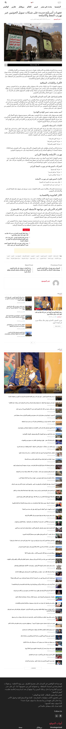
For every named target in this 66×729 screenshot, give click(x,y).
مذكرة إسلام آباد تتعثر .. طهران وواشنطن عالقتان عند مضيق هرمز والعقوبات (38, 440)
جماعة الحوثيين (43, 258)
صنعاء (8, 258)
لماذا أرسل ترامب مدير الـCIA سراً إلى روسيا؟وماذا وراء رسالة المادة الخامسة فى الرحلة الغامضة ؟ (33, 584)
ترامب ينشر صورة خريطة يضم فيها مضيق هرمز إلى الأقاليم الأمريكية (40, 515)
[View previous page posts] (34, 343)
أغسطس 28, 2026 (52, 316)
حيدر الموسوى (57, 19)
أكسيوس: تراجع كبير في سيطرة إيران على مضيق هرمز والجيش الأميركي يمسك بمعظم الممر (15, 317)
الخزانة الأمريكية (26, 256)
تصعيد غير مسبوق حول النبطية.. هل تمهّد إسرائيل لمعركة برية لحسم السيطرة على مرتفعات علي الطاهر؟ (32, 402)
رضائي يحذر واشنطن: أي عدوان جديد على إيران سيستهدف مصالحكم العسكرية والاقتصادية (35, 603)
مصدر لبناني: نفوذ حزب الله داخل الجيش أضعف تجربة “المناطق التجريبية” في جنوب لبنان (15, 308)
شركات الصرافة (25, 258)
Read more (57, 326)
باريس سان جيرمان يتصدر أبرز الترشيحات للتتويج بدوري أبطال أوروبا (40, 648)
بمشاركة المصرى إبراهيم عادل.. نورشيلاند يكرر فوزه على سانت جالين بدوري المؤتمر (36, 679)
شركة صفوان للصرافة (15, 258)
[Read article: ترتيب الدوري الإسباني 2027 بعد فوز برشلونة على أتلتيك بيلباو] (59, 694)
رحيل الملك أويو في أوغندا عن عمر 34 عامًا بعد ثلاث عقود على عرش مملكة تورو (42, 388)
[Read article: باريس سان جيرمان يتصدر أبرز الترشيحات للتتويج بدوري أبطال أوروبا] (59, 650)
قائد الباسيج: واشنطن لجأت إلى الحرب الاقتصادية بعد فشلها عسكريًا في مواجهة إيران (36, 427)
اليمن (8, 256)
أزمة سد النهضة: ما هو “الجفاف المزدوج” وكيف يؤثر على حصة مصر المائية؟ (38, 509)
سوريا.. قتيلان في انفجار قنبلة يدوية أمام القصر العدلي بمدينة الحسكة (40, 459)
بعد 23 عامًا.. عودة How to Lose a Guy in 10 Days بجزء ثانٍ (41, 711)
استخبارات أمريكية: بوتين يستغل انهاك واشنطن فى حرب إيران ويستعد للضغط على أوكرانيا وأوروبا (33, 503)
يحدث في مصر (46, 7)
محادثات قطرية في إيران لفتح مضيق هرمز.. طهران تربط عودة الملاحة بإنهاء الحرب (37, 478)
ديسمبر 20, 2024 (46, 19)
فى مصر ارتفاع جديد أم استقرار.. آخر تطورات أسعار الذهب (42, 686)
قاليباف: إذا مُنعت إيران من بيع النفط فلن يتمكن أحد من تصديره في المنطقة (38, 421)
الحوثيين (32, 256)
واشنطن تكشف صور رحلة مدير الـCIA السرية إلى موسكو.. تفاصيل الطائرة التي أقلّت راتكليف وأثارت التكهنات (31, 559)
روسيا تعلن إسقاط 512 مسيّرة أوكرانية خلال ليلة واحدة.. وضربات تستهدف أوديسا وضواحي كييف (34, 465)
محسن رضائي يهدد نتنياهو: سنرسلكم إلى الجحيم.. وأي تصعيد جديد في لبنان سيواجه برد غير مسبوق (33, 617)
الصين (12, 256)
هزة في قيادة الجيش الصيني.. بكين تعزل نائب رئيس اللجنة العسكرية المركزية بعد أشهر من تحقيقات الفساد (16, 239)
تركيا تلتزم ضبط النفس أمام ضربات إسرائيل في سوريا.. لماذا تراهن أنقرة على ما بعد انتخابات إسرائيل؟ (32, 540)
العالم (29, 7)
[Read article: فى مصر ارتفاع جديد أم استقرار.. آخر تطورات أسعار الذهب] (59, 687)
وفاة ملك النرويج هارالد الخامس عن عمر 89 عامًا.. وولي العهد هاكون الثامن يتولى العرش (36, 496)
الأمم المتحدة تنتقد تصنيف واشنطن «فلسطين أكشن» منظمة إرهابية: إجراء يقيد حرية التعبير (35, 528)
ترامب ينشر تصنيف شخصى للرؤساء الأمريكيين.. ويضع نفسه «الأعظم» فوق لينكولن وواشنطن (34, 565)
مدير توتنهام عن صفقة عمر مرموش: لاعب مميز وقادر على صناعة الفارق (39, 642)
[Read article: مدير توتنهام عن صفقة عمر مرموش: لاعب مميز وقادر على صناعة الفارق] (59, 643)
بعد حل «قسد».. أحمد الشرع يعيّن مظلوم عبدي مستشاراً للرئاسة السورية (39, 534)
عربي (36, 7)
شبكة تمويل (32, 258)
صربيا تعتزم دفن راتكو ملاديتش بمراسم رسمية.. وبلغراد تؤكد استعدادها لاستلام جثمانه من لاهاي (34, 490)
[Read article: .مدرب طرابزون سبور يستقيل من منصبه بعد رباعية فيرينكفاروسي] (59, 675)
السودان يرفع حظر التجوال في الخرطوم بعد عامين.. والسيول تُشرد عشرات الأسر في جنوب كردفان (33, 484)
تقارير (14, 7)
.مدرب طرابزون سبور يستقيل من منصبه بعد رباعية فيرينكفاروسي (40, 673)
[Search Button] (5, 2)
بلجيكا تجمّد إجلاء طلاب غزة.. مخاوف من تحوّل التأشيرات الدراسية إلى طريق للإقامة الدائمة (35, 571)
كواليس (6, 7)
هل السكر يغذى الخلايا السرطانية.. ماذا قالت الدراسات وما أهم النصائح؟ (39, 723)
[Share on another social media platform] (5, 65)
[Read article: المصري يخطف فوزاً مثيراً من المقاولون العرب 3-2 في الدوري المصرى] (59, 668)
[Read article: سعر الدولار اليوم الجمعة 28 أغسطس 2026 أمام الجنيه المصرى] (59, 700)
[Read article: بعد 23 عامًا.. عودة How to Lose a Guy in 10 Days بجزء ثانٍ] (59, 712)
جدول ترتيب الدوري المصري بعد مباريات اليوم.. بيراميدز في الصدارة (40, 661)
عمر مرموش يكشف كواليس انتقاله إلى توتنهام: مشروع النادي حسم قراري (38, 629)
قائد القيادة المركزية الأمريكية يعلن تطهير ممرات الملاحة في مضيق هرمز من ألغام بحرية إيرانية (34, 590)
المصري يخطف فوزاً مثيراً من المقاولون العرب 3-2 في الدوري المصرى (39, 667)
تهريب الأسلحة (58, 258)
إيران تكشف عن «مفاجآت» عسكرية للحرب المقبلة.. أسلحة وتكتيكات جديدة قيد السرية (36, 446)
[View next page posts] (31, 343)
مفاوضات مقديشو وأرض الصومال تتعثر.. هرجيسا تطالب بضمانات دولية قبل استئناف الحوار (35, 596)
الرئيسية (58, 7)
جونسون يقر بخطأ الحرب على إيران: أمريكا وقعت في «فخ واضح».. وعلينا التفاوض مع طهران (35, 521)
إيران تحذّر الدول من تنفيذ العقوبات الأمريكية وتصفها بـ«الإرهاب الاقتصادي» (38, 434)
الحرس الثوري (44, 256)
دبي (37, 258)
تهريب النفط (50, 258)
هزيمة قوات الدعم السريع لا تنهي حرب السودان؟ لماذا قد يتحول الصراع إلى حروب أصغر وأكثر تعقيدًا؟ (33, 578)
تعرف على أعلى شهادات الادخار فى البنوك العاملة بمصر (43, 704)
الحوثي (37, 256)
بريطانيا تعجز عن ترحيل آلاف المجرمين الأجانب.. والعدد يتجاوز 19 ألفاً (40, 553)
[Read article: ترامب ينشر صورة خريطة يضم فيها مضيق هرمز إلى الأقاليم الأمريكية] (59, 517)
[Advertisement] (33, 250)
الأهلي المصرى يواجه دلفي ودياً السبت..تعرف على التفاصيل (42, 654)
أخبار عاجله (56, 256)
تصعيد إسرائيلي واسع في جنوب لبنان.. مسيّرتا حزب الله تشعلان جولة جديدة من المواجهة (35, 471)
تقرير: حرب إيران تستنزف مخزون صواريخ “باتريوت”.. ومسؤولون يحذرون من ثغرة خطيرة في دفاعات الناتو (31, 623)
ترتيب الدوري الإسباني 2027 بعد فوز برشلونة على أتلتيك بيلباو (41, 692)
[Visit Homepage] (32, 2)
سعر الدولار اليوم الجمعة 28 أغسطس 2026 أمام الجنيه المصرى (41, 698)
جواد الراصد (59, 316)
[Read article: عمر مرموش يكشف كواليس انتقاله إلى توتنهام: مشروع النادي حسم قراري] (59, 631)
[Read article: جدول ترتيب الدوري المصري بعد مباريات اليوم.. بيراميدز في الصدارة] (59, 662)
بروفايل (21, 7)
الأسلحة (50, 256)
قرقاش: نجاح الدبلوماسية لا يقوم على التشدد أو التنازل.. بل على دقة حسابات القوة (37, 452)
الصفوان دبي (18, 256)
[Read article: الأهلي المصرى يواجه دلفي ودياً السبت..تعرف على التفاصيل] (59, 656)
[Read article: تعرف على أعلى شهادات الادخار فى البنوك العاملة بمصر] (59, 706)
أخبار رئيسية (39, 19)
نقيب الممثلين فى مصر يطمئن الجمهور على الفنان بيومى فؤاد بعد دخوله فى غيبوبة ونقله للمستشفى (33, 717)
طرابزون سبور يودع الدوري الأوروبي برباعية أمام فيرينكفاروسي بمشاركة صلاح (38, 635)
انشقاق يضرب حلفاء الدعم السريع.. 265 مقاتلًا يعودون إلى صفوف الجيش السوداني (36, 546)
